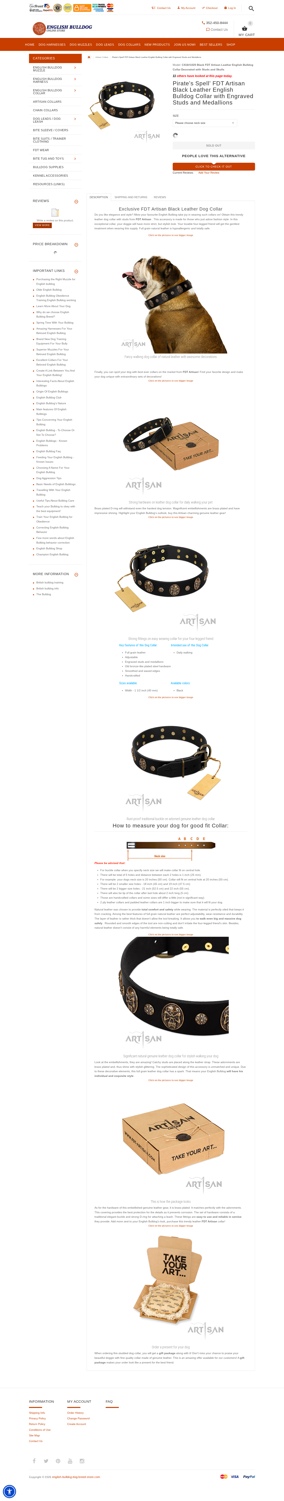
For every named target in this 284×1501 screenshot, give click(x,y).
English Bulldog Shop (49, 548)
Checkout (212, 7)
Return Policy (37, 1424)
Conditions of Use (40, 1429)
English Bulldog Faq (48, 451)
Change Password (78, 1418)
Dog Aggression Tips (48, 478)
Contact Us (219, 30)
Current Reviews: (183, 172)
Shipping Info (37, 1412)
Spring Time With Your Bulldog (54, 322)
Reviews (160, 197)
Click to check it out (214, 166)
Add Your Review (208, 172)
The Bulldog (43, 594)
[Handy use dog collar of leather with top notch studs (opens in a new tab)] (171, 295)
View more (42, 225)
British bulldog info (47, 588)
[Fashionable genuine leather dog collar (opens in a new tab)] (171, 577)
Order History (75, 1412)
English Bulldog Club (48, 397)
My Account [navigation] (188, 7)
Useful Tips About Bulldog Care (55, 500)
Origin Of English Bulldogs (52, 391)
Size (176, 115)
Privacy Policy (37, 1418)
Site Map (34, 1435)
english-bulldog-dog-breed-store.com (76, 1477)
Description (99, 197)
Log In (232, 7)
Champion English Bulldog (52, 554)
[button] (250, 8)
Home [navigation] (89, 57)
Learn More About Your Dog (53, 306)
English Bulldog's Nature (51, 403)
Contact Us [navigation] (164, 7)
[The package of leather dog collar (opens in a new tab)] (171, 1140)
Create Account (76, 1424)
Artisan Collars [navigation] (101, 57)
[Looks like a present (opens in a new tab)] (171, 1285)
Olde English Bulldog (49, 289)
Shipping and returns (131, 197)
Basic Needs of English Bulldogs (56, 484)
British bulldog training (49, 582)
